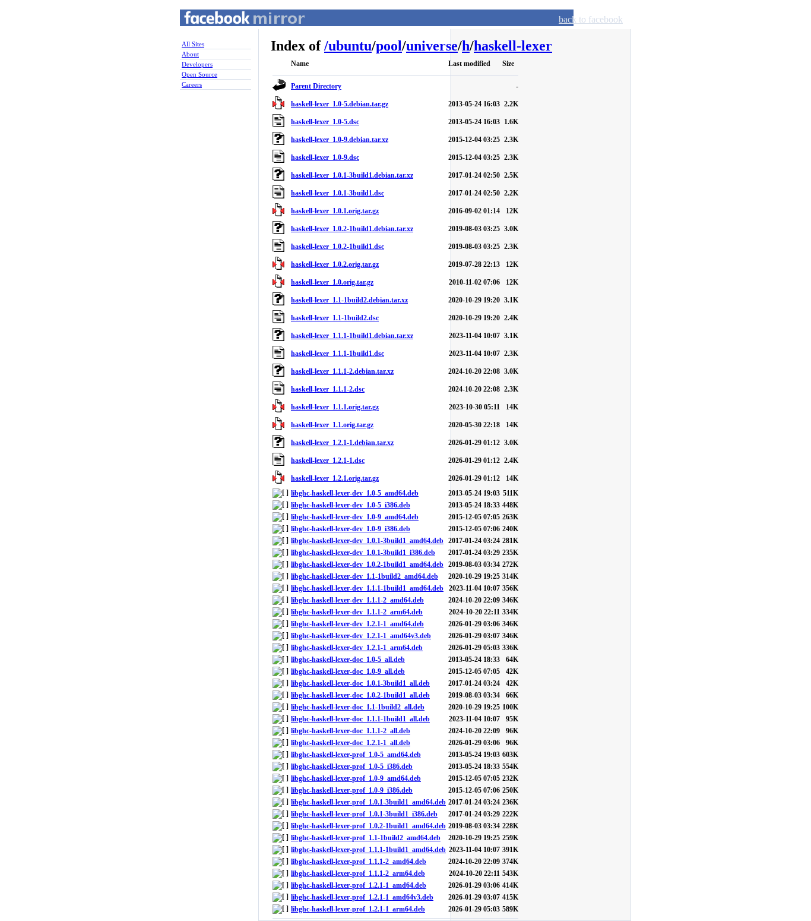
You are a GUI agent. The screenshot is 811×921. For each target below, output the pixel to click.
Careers (192, 84)
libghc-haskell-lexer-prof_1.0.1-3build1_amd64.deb (368, 802)
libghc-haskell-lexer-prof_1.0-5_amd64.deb (356, 754)
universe (432, 45)
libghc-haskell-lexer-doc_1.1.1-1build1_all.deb (360, 719)
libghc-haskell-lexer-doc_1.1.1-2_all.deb (350, 731)
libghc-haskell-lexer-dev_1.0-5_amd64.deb (355, 493)
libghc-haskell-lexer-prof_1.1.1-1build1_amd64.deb (368, 850)
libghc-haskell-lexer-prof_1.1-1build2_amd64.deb (366, 838)
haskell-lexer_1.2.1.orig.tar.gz (335, 478)
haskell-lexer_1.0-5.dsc (325, 122)
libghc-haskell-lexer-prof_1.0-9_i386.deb (352, 790)
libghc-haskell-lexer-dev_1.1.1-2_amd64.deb (357, 600)
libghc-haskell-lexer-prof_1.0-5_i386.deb (352, 766)
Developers (197, 64)
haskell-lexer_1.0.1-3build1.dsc (337, 193)
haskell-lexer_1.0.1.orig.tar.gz (335, 211)
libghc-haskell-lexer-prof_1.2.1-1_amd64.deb (358, 885)
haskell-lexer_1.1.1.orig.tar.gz (335, 407)
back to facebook (591, 19)
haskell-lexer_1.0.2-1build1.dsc (337, 246)
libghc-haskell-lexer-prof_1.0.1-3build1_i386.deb (364, 814)
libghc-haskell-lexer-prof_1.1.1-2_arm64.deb (358, 873)
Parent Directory (316, 86)
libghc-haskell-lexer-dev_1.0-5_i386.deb (350, 505)
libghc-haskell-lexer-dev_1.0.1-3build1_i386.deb (363, 552)
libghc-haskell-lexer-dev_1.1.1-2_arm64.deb (357, 612)
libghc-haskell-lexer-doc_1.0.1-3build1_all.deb (360, 683)
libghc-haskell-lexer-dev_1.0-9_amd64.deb (355, 517)
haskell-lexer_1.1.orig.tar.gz (332, 425)
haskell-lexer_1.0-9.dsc (325, 157)
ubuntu (350, 45)
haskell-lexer (513, 45)
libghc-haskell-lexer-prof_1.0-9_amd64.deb (356, 778)
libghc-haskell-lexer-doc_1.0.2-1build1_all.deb (360, 695)
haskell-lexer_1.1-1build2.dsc (335, 318)
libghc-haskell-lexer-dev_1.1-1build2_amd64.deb (364, 576)
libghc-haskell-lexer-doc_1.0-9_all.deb (348, 671)
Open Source (199, 74)
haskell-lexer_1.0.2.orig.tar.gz (335, 264)
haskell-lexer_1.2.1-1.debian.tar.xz (342, 443)
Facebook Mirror (233, 32)
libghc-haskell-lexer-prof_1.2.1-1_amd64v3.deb (362, 897)
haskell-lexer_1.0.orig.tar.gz (332, 282)
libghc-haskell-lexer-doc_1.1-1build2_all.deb (357, 707)
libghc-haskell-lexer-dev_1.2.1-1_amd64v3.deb (361, 636)
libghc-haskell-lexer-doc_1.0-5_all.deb (348, 659)
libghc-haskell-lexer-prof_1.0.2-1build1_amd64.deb (368, 826)
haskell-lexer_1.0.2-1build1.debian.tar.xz (352, 229)
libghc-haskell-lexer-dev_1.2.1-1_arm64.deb (357, 648)
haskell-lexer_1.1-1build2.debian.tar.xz (349, 300)
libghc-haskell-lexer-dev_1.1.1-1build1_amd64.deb (367, 588)
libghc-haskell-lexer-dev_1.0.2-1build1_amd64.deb (367, 564)
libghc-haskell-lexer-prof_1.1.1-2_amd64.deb (358, 861)
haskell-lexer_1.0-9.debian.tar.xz (339, 139)
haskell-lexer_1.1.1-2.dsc (328, 389)
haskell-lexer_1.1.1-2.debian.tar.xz (342, 371)
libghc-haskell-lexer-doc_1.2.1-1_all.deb (350, 743)
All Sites (193, 44)
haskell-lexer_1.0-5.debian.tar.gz (339, 104)
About (190, 54)
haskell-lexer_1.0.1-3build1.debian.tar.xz (352, 175)
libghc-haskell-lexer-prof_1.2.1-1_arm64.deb (358, 909)
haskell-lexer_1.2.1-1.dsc (328, 460)
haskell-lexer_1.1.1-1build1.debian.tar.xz (352, 336)
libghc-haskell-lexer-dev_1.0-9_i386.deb (350, 529)
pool (389, 45)
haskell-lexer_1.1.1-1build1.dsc (337, 353)
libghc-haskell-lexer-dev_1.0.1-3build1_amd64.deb (367, 541)
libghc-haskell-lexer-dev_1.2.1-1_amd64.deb (357, 624)
